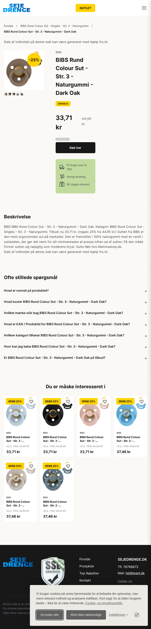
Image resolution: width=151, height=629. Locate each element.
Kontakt (85, 580)
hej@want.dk (135, 573)
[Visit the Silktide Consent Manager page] (137, 615)
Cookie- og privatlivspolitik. (104, 603)
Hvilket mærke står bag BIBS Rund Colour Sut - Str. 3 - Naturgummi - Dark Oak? (63, 313)
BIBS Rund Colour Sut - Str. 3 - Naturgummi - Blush (93, 440)
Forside (8, 25)
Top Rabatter (89, 573)
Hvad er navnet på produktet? (26, 290)
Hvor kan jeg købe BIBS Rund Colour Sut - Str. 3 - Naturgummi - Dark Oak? (59, 346)
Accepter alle (50, 614)
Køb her (75, 148)
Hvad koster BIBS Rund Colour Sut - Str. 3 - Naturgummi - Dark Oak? (55, 302)
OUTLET (85, 8)
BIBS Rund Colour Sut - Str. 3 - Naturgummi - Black (56, 440)
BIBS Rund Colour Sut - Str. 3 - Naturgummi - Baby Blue (19, 442)
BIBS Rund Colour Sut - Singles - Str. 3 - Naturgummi (54, 25)
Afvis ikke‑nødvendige (86, 614)
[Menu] (144, 8)
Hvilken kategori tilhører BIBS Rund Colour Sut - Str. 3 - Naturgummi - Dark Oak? (64, 335)
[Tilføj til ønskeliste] (31, 401)
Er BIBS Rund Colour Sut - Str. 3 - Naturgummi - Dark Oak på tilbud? (54, 358)
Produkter (86, 566)
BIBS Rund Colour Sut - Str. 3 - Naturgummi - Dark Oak (40, 31)
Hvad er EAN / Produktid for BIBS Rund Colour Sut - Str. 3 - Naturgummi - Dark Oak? (67, 324)
